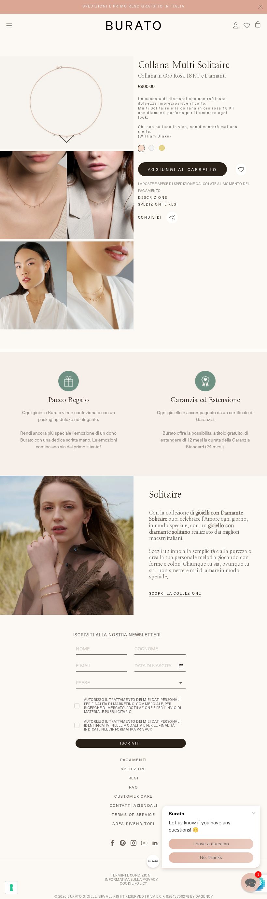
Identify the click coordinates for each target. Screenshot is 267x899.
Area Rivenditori (133, 823)
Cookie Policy (133, 883)
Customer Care (133, 796)
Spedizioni (133, 769)
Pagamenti (133, 759)
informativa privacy (131, 729)
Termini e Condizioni (131, 875)
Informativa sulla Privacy (131, 879)
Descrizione (152, 197)
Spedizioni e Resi (158, 204)
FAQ (133, 787)
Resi (134, 778)
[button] (241, 169)
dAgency (204, 896)
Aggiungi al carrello (182, 169)
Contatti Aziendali (134, 805)
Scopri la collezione (175, 593)
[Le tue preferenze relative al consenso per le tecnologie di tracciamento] (11, 887)
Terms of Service (133, 814)
